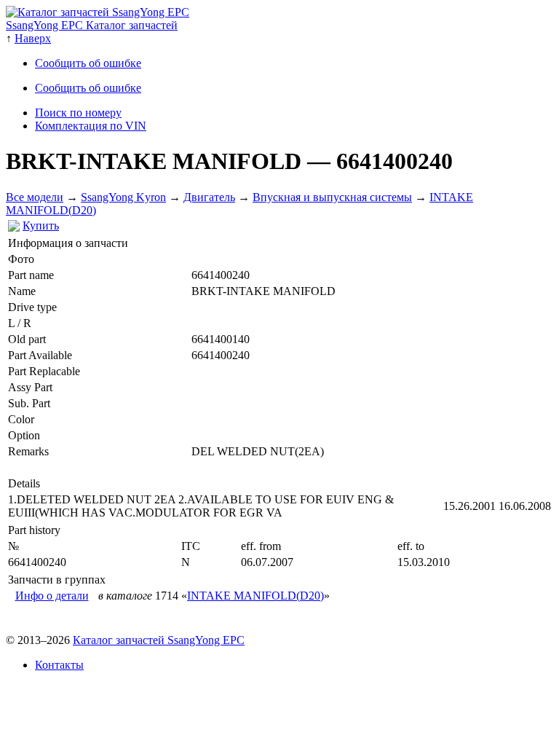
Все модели (34, 197)
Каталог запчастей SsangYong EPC (159, 640)
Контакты (59, 665)
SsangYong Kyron (123, 197)
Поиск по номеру (78, 112)
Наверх (33, 38)
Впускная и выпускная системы (332, 197)
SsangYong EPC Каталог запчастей (92, 25)
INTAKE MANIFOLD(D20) (255, 595)
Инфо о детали (52, 595)
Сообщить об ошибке (88, 63)
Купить (41, 225)
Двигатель (209, 197)
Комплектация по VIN (90, 125)
